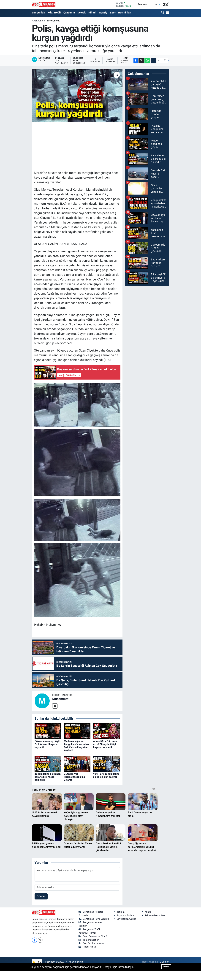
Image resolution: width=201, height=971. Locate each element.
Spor (113, 12)
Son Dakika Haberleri (94, 943)
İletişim (121, 911)
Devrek (81, 12)
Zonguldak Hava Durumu (96, 918)
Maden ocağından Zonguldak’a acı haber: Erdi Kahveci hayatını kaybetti (77, 746)
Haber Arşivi (89, 946)
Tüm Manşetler (91, 939)
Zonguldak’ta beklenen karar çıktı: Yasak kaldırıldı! (48, 776)
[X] (40, 940)
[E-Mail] (54, 706)
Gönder (41, 896)
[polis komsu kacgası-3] (77, 519)
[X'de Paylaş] (141, 60)
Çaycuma (69, 12)
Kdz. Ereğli (54, 12)
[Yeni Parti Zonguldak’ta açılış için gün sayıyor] (106, 763)
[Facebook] (34, 940)
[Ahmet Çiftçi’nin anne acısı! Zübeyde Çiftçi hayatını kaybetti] (106, 730)
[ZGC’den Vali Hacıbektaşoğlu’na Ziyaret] (77, 763)
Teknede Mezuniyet (155, 915)
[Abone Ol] (168, 61)
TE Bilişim (163, 961)
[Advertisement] (91, 146)
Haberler (37, 20)
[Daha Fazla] (153, 60)
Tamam (166, 967)
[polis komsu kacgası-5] (77, 580)
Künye (148, 911)
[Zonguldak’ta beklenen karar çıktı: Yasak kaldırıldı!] (48, 763)
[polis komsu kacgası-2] (77, 404)
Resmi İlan (124, 12)
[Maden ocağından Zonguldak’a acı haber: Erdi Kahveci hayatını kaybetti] (77, 730)
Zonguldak (38, 12)
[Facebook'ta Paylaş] (135, 60)
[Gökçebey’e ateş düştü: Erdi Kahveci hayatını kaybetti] (48, 730)
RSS (38, 961)
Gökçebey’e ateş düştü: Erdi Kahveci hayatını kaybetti (48, 744)
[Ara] (163, 12)
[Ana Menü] (167, 12)
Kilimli (92, 12)
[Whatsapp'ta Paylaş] (147, 60)
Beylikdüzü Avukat (126, 918)
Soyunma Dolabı (125, 915)
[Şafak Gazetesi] (43, 4)
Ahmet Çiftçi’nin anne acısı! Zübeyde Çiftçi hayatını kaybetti (105, 744)
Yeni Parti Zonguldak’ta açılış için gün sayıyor (106, 775)
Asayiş (103, 12)
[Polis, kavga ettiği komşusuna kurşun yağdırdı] (77, 95)
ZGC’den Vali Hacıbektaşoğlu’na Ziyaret (74, 776)
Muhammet (60, 699)
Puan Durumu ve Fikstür (95, 936)
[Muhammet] (42, 700)
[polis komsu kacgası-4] (77, 462)
